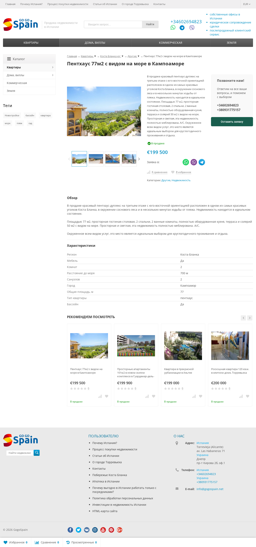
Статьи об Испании (105, 4)
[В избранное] (106, 396)
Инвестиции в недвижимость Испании (119, 505)
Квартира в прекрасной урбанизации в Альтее (179, 370)
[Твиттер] (78, 530)
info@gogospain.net (210, 489)
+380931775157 (228, 110)
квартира (46, 115)
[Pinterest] (111, 530)
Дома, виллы (95, 42)
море (7, 123)
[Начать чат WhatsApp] (175, 28)
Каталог (19, 59)
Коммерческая (170, 42)
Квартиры (31, 42)
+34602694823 (186, 21)
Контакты (159, 4)
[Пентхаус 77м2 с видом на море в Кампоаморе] (89, 346)
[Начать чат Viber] (191, 28)
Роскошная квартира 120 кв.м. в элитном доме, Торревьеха (230, 370)
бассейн (30, 115)
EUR (246, 4)
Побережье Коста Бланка (109, 475)
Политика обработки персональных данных (122, 498)
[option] (79, 159)
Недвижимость (181, 180)
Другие (165, 180)
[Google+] (119, 530)
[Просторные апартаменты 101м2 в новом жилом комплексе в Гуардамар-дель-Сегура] (136, 346)
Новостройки (12, 115)
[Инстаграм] (95, 530)
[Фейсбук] (70, 530)
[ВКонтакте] (86, 530)
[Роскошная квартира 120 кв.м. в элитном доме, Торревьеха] (230, 346)
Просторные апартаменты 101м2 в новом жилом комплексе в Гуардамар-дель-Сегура (135, 372)
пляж (19, 123)
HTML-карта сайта (104, 511)
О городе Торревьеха (135, 4)
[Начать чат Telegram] (184, 28)
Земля (231, 42)
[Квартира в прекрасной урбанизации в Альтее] (183, 346)
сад (30, 123)
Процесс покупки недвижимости (67, 4)
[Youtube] (103, 530)
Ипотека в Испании (106, 481)
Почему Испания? (31, 4)
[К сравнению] (100, 396)
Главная (10, 4)
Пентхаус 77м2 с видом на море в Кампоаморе (86, 370)
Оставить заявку (232, 121)
